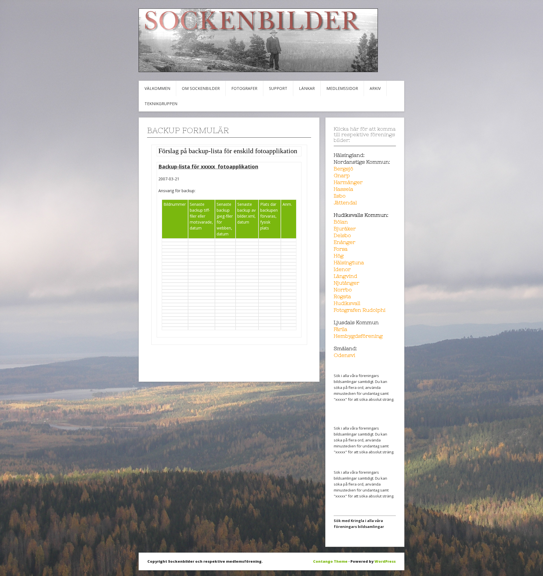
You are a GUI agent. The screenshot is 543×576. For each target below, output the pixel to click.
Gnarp (342, 175)
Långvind (345, 276)
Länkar (307, 88)
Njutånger (346, 283)
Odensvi (344, 355)
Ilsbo (340, 196)
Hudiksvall (347, 303)
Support (278, 88)
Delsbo (342, 235)
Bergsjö (343, 169)
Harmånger (348, 182)
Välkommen (157, 88)
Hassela (343, 189)
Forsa (341, 249)
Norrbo (343, 290)
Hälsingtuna (349, 262)
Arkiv (375, 88)
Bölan (341, 222)
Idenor (342, 269)
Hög (339, 256)
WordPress (385, 561)
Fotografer (244, 88)
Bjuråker (345, 228)
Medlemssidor (342, 88)
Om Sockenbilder (201, 88)
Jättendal (345, 202)
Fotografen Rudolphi (359, 310)
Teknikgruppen (161, 103)
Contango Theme (330, 561)
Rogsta (342, 296)
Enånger (344, 242)
